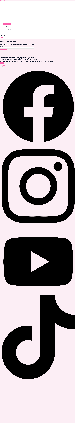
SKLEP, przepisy (5, 32)
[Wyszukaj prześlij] (1, 49)
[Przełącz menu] (7, 24)
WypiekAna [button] (3, 65)
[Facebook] (1, 35)
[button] (5, 21)
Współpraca (7, 26)
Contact (3, 68)
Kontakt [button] (4, 21)
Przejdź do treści (2, 0)
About (2, 67)
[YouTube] (4, 35)
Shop (4, 66)
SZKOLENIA (4, 18)
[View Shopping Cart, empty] (2, 37)
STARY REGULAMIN (8, 29)
